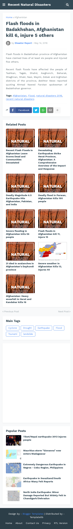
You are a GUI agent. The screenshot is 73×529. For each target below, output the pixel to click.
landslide (28, 334)
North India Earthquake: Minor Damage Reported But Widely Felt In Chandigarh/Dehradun (44, 495)
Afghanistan (20, 17)
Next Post (63, 311)
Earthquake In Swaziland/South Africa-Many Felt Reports (42, 480)
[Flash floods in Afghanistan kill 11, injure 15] (52, 218)
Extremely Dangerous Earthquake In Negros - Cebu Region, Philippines (44, 466)
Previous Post (11, 311)
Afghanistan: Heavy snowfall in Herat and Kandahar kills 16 (18, 299)
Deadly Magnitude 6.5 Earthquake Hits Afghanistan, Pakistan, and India (19, 200)
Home (9, 17)
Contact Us (32, 523)
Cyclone (12, 328)
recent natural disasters (20, 99)
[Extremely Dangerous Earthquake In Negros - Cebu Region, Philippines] (13, 468)
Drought (27, 328)
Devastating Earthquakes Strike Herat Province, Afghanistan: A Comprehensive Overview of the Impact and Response (52, 159)
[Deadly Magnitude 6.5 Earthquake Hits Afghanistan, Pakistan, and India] (20, 183)
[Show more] (57, 110)
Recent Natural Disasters (29, 5)
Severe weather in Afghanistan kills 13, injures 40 (50, 266)
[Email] (50, 110)
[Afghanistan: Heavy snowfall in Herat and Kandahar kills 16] (20, 284)
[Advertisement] (36, 383)
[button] (4, 5)
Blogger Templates (33, 513)
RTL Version (61, 523)
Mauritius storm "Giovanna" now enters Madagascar (42, 452)
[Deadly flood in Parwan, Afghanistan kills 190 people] (52, 183)
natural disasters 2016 (49, 95)
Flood (31, 95)
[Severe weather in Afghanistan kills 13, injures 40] (52, 251)
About (18, 523)
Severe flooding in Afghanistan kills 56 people (17, 234)
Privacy (46, 523)
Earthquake (44, 328)
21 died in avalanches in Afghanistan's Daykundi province (20, 266)
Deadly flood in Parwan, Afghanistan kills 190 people (52, 198)
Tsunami (12, 334)
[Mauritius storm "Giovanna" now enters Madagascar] (13, 454)
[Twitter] (36, 110)
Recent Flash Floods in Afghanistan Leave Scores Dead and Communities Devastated (19, 156)
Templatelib (36, 517)
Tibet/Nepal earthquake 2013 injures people (44, 438)
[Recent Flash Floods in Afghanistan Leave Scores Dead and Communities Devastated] (20, 138)
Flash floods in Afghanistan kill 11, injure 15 (49, 234)
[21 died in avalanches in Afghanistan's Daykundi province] (20, 251)
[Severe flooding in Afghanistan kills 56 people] (20, 218)
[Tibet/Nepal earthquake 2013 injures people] (13, 440)
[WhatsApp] (43, 110)
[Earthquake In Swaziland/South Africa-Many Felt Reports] (13, 482)
